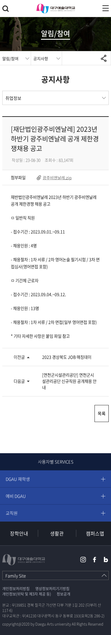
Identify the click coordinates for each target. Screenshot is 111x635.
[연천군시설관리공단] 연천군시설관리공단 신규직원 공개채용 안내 (69, 381)
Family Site (15, 576)
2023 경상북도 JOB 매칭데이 (66, 357)
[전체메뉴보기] (105, 8)
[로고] (55, 8)
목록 (102, 413)
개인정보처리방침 (16, 588)
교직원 (12, 513)
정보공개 (63, 593)
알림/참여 (10, 58)
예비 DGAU (16, 496)
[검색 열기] (5, 8)
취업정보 (13, 98)
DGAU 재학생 (18, 479)
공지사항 (40, 58)
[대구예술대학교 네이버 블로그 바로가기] (106, 559)
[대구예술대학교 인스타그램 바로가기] (83, 559)
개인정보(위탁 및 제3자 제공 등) (26, 593)
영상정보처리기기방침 (52, 588)
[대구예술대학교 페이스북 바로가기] (94, 559)
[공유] (104, 58)
